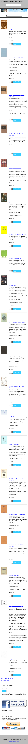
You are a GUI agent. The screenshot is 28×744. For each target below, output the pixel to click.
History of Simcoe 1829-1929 (15, 575)
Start (2, 678)
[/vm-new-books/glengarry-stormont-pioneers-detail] (4, 167)
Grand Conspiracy (12, 202)
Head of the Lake (12, 355)
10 (1, 680)
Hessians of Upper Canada (14, 444)
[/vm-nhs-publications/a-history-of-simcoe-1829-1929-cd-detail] (4, 605)
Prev (6, 678)
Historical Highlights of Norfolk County (17, 514)
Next (5, 680)
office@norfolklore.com (14, 741)
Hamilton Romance (13, 285)
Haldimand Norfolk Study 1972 (15, 258)
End (8, 680)
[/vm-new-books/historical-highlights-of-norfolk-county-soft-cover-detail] (4, 543)
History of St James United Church (16, 659)
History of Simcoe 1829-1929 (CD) (16, 606)
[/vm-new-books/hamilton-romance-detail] (4, 284)
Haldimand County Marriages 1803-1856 (17, 234)
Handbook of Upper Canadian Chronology (17, 322)
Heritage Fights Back (13, 416)
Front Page (11, 29)
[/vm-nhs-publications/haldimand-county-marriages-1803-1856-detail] (4, 233)
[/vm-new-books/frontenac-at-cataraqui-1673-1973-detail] (4, 56)
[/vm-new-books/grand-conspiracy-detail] (4, 201)
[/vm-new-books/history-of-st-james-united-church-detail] (4, 657)
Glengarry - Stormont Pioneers (15, 168)
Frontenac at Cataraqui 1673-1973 (16, 58)
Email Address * (5, 688)
